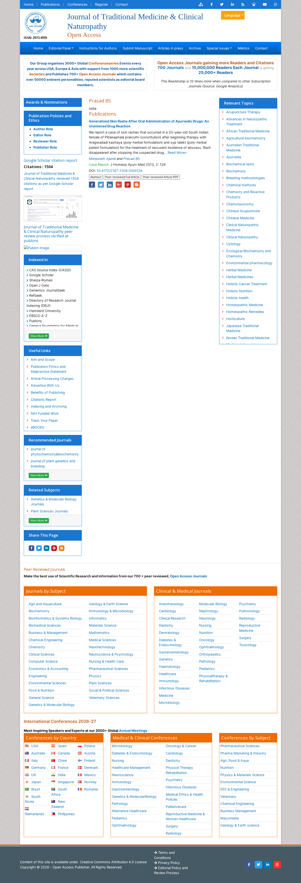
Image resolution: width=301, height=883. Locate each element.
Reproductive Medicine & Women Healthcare (185, 816)
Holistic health (237, 298)
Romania (90, 789)
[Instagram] (277, 864)
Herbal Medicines (239, 277)
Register (101, 4)
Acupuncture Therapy (243, 112)
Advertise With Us (45, 385)
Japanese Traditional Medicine (242, 328)
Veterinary (228, 796)
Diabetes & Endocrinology (170, 642)
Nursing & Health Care (106, 661)
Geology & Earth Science (108, 604)
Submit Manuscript (137, 48)
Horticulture (235, 319)
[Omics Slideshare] (253, 4)
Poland (89, 746)
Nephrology (208, 611)
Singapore (65, 782)
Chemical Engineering (46, 640)
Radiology (247, 618)
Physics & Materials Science (242, 775)
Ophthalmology (211, 647)
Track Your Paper (44, 420)
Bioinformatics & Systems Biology (55, 618)
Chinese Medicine (240, 218)
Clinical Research (172, 618)
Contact (121, 4)
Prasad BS (131, 159)
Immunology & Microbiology (111, 611)
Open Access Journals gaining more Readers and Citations (215, 63)
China (62, 760)
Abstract (95, 177)
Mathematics (99, 633)
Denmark (90, 768)
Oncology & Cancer (181, 746)
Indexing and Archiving (49, 406)
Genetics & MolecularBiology (134, 796)
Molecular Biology (213, 604)
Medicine (166, 695)
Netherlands (34, 814)
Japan (35, 782)
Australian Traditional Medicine (242, 147)
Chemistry (37, 647)
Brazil (35, 789)
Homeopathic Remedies (245, 312)
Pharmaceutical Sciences (108, 669)
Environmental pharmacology (249, 263)
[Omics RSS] (243, 4)
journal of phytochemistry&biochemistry (55, 451)
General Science (41, 698)
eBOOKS (37, 427)
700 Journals (171, 67)
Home (28, 4)
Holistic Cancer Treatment (246, 284)
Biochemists (236, 171)
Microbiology (169, 703)
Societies (37, 74)
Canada (63, 753)
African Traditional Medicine (247, 131)
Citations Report (43, 399)
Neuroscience (122, 775)
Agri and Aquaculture (45, 604)
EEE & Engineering (234, 789)
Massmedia (229, 818)
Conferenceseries (103, 63)
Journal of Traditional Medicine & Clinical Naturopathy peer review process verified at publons (51, 233)
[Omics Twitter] (221, 4)
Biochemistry (39, 611)
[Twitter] (258, 864)
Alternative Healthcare (129, 811)
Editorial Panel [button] (60, 48)
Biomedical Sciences (45, 625)
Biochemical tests (240, 164)
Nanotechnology (102, 647)
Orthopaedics (210, 654)
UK (33, 775)
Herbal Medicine (239, 270)
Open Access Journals (97, 74)
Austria (89, 753)
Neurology (207, 618)
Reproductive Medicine (249, 627)
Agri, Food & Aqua (234, 760)
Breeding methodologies (245, 178)
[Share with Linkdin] (46, 548)
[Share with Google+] (119, 185)
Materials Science (102, 625)
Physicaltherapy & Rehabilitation (213, 678)
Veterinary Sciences (104, 698)
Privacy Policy (168, 863)
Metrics (244, 48)
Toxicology (248, 645)
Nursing (205, 625)
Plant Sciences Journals (49, 511)
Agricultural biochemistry (245, 138)
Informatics (98, 618)
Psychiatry (247, 604)
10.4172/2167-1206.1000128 (119, 171)
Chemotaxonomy (240, 204)
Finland (89, 760)
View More (37, 336)
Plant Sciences (100, 683)
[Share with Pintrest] (54, 548)
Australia (37, 753)
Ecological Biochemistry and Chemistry (248, 253)
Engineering (38, 676)
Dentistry (166, 625)
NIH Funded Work (45, 413)
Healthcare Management (131, 768)
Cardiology (167, 611)
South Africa (59, 791)
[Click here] (201, 4)
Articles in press (170, 48)
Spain (62, 746)
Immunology (169, 681)
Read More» (177, 152)
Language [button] (232, 15)
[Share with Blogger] (61, 548)
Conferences (77, 4)
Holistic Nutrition (239, 291)
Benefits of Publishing (48, 392)
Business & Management (48, 633)
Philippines (66, 814)
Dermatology (169, 633)
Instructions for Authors (98, 48)
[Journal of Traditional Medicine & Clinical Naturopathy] (35, 22)
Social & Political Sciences (109, 690)
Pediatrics (207, 669)
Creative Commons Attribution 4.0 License (113, 862)
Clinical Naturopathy (242, 237)
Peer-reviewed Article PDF (160, 177)
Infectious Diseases (174, 688)
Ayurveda (233, 157)
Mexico (89, 775)
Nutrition (206, 633)
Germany (38, 768)
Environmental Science (238, 782)
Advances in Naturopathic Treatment (246, 121)
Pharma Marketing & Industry (243, 753)
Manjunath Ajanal (102, 159)
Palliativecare (176, 807)
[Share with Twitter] (39, 548)
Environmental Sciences (47, 683)
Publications (50, 4)
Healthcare (167, 674)
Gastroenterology (125, 789)
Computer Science (43, 661)
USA (34, 746)
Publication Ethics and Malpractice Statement (48, 369)
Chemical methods (241, 185)
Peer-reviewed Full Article (122, 177)
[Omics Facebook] (211, 4)
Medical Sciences (102, 640)
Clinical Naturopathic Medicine (242, 227)
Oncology (206, 640)
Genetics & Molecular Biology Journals (54, 501)
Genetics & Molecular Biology (52, 705)
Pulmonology (249, 611)
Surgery (245, 638)
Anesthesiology (171, 604)
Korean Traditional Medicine (247, 338)
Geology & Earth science (239, 825)
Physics (95, 676)
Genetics (166, 659)
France (62, 768)
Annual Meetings (133, 731)
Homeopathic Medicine (244, 305)
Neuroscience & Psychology (111, 654)
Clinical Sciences (42, 654)
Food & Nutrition (41, 690)
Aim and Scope (43, 359)
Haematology (169, 666)
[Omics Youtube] (264, 4)
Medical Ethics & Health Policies (184, 797)
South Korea (33, 799)
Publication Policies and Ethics (50, 118)
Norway (90, 782)
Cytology (233, 244)
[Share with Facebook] (31, 548)
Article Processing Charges (52, 379)
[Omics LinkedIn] (232, 4)
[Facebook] (249, 864)
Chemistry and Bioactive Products (245, 194)
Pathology (207, 661)
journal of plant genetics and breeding (53, 463)
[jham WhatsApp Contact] (275, 4)
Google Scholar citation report (50, 160)
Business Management (238, 811)
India (61, 775)
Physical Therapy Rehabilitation (179, 770)
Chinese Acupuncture (243, 211)
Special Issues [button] (218, 48)
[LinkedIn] (268, 864)
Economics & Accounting (48, 669)
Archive (195, 48)
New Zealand (58, 804)
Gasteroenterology (174, 652)
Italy (34, 760)
